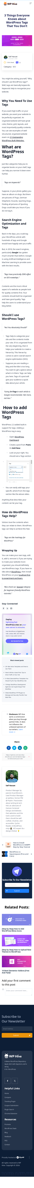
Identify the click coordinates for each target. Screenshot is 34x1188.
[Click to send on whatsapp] (25, 748)
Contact (7, 1145)
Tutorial (20, 587)
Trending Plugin (10, 1101)
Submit (17, 891)
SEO (14, 66)
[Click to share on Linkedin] (20, 748)
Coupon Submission (11, 1105)
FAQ (6, 1141)
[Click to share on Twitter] (14, 748)
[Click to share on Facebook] (9, 748)
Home (7, 1093)
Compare (8, 1097)
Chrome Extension (11, 1113)
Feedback (8, 1136)
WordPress (16, 571)
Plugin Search (9, 1109)
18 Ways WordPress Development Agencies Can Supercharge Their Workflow (15, 687)
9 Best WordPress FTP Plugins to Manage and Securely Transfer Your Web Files (16, 695)
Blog (6, 1132)
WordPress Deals (10, 1128)
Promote (8, 1124)
